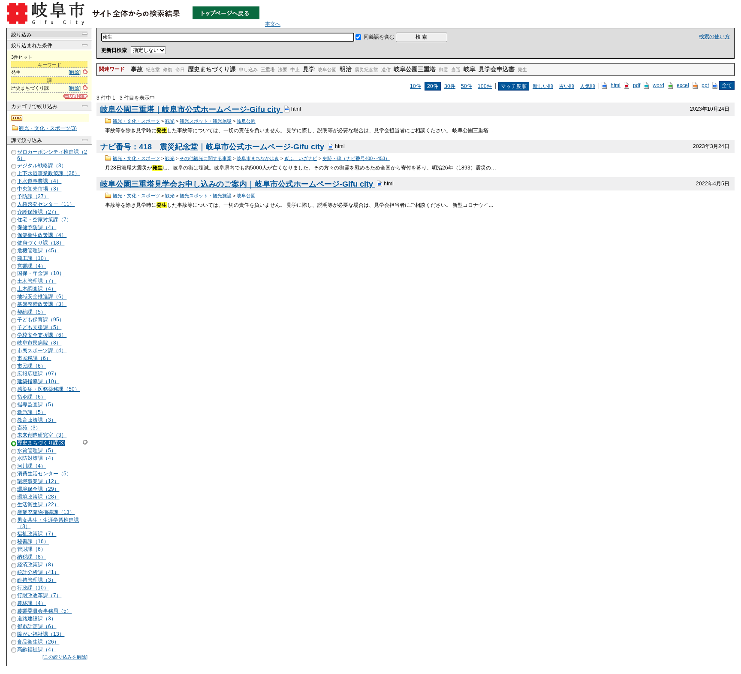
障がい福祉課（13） (40, 634)
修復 (167, 69)
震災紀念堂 (366, 69)
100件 (485, 86)
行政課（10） (33, 588)
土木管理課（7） (36, 281)
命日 (180, 69)
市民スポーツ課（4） (41, 351)
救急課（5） (31, 412)
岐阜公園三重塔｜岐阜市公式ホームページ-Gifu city (191, 109)
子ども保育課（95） (40, 320)
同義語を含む (379, 37)
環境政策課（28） (38, 497)
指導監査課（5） (36, 405)
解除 (85, 442)
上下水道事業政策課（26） (48, 173)
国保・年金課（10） (40, 274)
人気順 (587, 86)
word (658, 85)
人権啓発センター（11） (46, 204)
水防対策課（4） (36, 459)
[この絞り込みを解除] (64, 656)
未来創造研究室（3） (41, 435)
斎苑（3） (29, 428)
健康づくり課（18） (40, 243)
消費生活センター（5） (44, 474)
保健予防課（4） (36, 227)
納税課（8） (31, 557)
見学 (309, 69)
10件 (415, 86)
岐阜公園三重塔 (415, 69)
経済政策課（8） (36, 565)
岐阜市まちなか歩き (258, 158)
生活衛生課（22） (38, 505)
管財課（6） (31, 550)
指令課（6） (31, 397)
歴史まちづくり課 (212, 69)
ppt (705, 85)
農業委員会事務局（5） (44, 611)
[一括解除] (75, 96)
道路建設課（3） (36, 619)
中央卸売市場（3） (39, 189)
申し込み (248, 69)
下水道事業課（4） (39, 181)
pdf (636, 85)
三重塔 (268, 69)
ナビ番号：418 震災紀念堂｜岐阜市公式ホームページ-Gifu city (213, 146)
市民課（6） (31, 366)
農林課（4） (31, 603)
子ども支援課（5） (39, 327)
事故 (137, 69)
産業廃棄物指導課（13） (46, 512)
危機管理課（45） (38, 251)
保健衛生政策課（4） (41, 235)
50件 (466, 86)
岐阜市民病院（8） (39, 343)
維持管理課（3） (36, 580)
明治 (346, 69)
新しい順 (543, 86)
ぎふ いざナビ (300, 158)
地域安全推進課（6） (41, 297)
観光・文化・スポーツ (136, 121)
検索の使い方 (714, 36)
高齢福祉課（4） (36, 650)
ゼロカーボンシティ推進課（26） (52, 155)
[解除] (75, 72)
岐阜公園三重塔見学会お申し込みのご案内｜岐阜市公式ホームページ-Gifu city (237, 184)
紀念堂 (153, 69)
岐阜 (470, 69)
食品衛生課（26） (38, 642)
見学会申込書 (497, 69)
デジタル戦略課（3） (41, 166)
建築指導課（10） (38, 381)
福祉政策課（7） (36, 534)
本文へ (272, 24)
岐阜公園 (327, 69)
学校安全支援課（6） (41, 335)
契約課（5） (31, 312)
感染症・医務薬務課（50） (48, 389)
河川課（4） (31, 466)
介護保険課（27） (38, 212)
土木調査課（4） (36, 289)
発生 (522, 69)
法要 (282, 69)
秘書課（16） (33, 542)
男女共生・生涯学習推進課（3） (48, 523)
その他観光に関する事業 (206, 158)
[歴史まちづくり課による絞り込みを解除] (14, 443)
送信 (386, 69)
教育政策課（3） (36, 420)
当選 (456, 69)
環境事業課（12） (38, 481)
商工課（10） (33, 258)
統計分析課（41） (38, 572)
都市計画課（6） (36, 626)
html (616, 85)
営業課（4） (31, 266)
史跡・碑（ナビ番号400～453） (356, 158)
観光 (170, 121)
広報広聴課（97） (38, 374)
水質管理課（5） (36, 451)
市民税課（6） (34, 358)
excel (683, 85)
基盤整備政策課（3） (41, 304)
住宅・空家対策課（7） (44, 220)
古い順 (566, 86)
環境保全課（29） (38, 489)
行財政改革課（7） (39, 595)
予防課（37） (33, 196)
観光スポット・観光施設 (206, 121)
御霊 (443, 69)
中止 (295, 69)
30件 (449, 86)
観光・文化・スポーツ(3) (48, 128)
